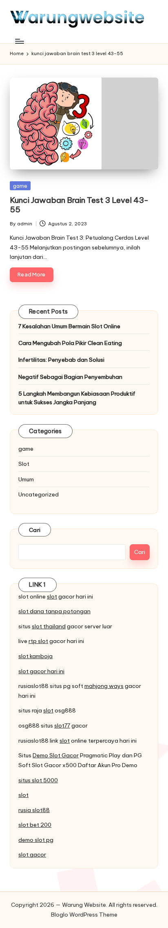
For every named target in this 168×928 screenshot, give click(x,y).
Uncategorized (38, 494)
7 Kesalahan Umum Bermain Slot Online (69, 326)
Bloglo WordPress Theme (84, 914)
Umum (26, 479)
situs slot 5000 (38, 780)
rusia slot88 (34, 810)
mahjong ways (104, 686)
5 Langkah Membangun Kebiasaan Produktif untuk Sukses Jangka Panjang (76, 397)
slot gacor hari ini (41, 671)
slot (52, 596)
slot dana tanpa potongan (54, 611)
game (20, 185)
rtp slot (38, 641)
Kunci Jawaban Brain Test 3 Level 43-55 (79, 204)
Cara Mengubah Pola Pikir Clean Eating (70, 343)
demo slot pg (35, 839)
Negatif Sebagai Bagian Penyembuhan (70, 377)
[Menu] (19, 41)
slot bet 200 (34, 824)
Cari (34, 530)
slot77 (62, 725)
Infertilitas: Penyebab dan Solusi (61, 359)
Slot (23, 463)
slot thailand (49, 626)
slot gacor (32, 854)
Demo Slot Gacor (56, 755)
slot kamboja (35, 656)
